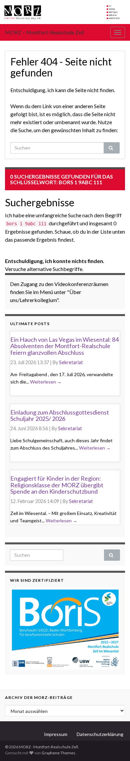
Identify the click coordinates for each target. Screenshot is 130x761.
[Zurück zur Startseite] (65, 12)
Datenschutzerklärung (100, 734)
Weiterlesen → (46, 382)
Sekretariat (71, 362)
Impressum (55, 734)
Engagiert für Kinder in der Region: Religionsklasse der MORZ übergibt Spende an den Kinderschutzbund (56, 485)
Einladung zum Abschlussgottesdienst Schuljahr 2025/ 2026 (59, 416)
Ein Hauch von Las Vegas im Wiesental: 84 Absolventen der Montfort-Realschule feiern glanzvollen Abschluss (64, 346)
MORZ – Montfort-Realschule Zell (44, 32)
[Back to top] (115, 746)
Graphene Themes (58, 752)
